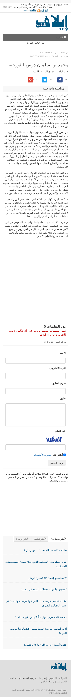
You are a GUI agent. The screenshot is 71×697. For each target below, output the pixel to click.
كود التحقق (60, 430)
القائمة (59, 37)
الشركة (63, 678)
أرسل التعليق (56, 462)
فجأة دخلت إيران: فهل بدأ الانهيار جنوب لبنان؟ (41, 617)
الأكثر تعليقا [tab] (40, 538)
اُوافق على (48, 454)
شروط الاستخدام (27, 678)
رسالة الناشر (47, 681)
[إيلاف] (44, 10)
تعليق (63, 398)
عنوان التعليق (59, 383)
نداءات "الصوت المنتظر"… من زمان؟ (45, 550)
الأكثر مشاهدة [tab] (59, 538)
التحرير (53, 678)
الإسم (63, 352)
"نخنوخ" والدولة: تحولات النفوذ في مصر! (44, 589)
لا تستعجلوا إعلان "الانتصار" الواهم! (47, 577)
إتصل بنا (43, 678)
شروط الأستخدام (42, 454)
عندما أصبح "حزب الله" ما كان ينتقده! (45, 644)
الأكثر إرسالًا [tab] (22, 538)
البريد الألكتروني (57, 368)
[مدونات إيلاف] (31, 10)
